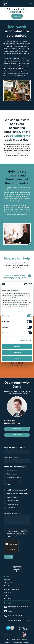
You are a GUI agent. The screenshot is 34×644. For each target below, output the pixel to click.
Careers (6, 595)
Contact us (17, 16)
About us (7, 580)
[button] (30, 3)
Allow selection (17, 352)
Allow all (17, 346)
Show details (24, 340)
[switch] (29, 321)
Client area (7, 598)
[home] (6, 3)
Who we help (8, 583)
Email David (17, 429)
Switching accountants (11, 589)
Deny (17, 358)
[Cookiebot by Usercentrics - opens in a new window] (24, 284)
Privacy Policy (11, 639)
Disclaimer (8, 642)
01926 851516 (17, 435)
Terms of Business (21, 639)
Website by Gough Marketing (20, 642)
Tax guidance (8, 586)
